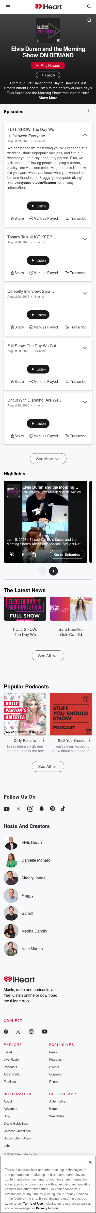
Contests (55, 1074)
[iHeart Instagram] (31, 1031)
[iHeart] (48, 7)
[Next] (53, 571)
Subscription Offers (17, 1138)
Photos (54, 1081)
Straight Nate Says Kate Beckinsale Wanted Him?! (51, 494)
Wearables (56, 1116)
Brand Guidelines (16, 1123)
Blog (7, 1116)
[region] (45, 522)
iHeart (8, 1052)
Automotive (57, 1101)
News (53, 1052)
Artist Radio (12, 1074)
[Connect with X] (18, 1031)
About (8, 1101)
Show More (48, 97)
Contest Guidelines (17, 1130)
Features (55, 1059)
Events (54, 1066)
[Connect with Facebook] (6, 1031)
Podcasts (10, 1066)
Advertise (10, 1108)
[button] (38, 206)
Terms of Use (33, 1203)
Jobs (7, 1145)
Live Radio (11, 1059)
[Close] (90, 1162)
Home (53, 1108)
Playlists (10, 1081)
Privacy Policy (47, 1208)
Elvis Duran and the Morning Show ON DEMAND (48, 487)
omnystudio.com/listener (35, 182)
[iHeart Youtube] (45, 1031)
